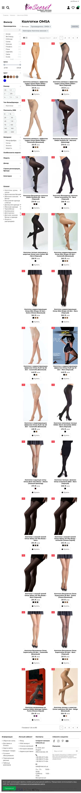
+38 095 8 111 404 (42, 757)
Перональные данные (8, 759)
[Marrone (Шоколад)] (64, 147)
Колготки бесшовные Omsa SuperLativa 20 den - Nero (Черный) (65, 652)
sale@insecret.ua (42, 766)
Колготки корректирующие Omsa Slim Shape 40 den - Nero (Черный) (65, 311)
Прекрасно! (9, 788)
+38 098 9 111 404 (42, 759)
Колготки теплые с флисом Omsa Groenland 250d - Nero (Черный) (65, 481)
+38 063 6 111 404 (42, 761)
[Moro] (35, 545)
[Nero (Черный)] (33, 90)
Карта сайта (7, 748)
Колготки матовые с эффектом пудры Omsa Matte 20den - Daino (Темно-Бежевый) (35, 83)
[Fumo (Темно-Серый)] (34, 716)
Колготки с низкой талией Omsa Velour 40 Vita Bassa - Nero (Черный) (36, 595)
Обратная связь (9, 741)
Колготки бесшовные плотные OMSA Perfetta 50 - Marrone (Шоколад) (65, 140)
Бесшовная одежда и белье (12, 202)
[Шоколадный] (8, 77)
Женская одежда (11, 207)
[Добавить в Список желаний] (47, 45)
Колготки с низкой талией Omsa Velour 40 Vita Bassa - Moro (36, 538)
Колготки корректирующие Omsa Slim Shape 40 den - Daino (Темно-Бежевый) (35, 311)
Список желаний (26, 746)
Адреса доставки (26, 751)
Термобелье (9, 209)
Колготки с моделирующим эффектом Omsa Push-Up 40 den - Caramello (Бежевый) (35, 425)
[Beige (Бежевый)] (66, 716)
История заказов (26, 749)
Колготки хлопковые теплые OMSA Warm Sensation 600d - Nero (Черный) (65, 425)
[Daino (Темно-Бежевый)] (37, 90)
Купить (36, 94)
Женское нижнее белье (11, 198)
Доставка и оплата (7, 744)
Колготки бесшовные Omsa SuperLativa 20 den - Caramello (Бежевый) (35, 652)
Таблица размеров (7, 764)
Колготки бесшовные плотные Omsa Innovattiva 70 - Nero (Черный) (65, 197)
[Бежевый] (14, 77)
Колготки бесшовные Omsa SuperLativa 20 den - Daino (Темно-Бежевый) (65, 595)
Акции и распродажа (9, 220)
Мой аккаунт (25, 743)
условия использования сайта (32, 784)
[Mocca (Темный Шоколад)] (35, 488)
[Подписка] (77, 751)
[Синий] (4, 80)
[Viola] (36, 716)
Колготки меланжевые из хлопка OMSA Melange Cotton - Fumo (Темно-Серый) (35, 709)
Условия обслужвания (8, 754)
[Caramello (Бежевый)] (35, 90)
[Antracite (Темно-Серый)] (37, 545)
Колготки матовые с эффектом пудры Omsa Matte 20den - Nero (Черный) (65, 83)
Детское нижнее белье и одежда (11, 216)
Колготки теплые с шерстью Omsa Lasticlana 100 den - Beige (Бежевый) (65, 709)
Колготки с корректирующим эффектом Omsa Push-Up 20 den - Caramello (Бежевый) (35, 368)
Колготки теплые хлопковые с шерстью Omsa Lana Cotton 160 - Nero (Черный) (35, 254)
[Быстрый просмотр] (47, 49)
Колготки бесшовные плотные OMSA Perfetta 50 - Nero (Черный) (35, 197)
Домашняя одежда (12, 205)
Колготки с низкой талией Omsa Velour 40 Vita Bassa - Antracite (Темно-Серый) (65, 538)
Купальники (9, 211)
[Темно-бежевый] (11, 77)
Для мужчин (9, 213)
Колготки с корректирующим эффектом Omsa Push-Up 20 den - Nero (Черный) (65, 368)
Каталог (6, 186)
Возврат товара (9, 751)
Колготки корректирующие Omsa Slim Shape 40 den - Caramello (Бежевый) (65, 254)
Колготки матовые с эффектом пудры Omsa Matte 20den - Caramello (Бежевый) (35, 140)
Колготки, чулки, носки (11, 191)
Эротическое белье (12, 194)
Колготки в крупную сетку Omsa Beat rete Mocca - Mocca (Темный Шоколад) (36, 481)
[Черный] (4, 77)
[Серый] (17, 77)
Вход (22, 741)
